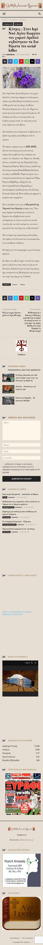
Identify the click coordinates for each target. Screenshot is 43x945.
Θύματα (14, 284)
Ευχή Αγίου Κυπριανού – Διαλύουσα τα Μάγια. (20, 494)
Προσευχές (6, 517)
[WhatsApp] (26, 61)
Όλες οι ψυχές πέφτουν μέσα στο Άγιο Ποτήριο (11, 314)
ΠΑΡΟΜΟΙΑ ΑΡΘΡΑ (16, 366)
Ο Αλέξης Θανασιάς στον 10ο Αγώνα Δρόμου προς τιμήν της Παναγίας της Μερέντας (27, 378)
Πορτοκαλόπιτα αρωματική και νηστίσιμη (18, 529)
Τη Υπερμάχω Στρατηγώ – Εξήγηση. (16, 521)
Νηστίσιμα (6, 532)
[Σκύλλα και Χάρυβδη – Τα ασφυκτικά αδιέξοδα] (8, 400)
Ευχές (5, 497)
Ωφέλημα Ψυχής (8, 507)
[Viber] (37, 61)
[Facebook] (10, 61)
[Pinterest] (21, 61)
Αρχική (4, 19)
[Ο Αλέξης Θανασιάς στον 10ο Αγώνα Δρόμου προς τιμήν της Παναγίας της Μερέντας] (8, 378)
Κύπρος (22, 284)
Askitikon (10, 54)
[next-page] (7, 409)
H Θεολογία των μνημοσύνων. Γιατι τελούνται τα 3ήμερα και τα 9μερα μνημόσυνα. (20, 502)
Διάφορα (22, 19)
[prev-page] (3, 409)
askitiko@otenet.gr (26, 840)
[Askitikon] (21, 5)
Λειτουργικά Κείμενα (9, 524)
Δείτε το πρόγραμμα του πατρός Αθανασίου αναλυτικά (17, 613)
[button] (4, 14)
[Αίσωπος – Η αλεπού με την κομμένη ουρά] (8, 389)
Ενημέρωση (13, 19)
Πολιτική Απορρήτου (27, 938)
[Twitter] (15, 61)
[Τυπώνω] (4, 61)
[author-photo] (21, 351)
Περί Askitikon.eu (15, 938)
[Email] (32, 61)
